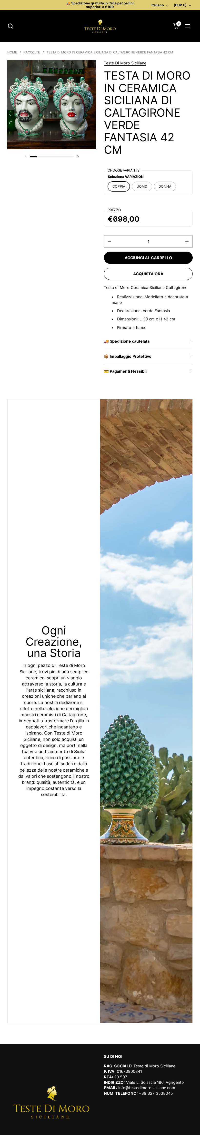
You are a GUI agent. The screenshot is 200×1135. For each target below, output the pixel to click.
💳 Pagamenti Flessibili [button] (125, 371)
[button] (10, 26)
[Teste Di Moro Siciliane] (100, 26)
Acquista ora (148, 273)
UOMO (142, 186)
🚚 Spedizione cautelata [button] (127, 341)
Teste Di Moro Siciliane (125, 63)
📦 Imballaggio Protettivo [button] (127, 356)
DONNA (165, 186)
